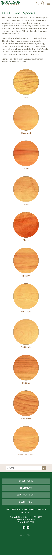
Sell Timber (27, 502)
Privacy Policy (27, 495)
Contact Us (27, 481)
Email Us (27, 488)
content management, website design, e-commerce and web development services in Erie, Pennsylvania (26, 535)
